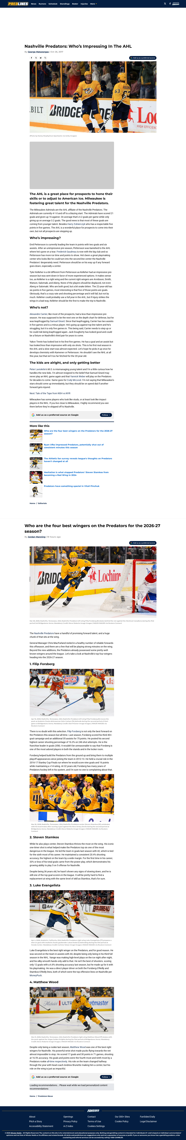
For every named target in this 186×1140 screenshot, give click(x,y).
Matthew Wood (78, 1047)
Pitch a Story (35, 1121)
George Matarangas (38, 52)
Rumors (42, 4)
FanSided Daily (147, 1116)
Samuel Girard (57, 321)
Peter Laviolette (38, 369)
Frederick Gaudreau (67, 251)
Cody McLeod (74, 380)
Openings (68, 1116)
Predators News (45, 1096)
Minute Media (16, 1133)
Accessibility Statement (41, 1126)
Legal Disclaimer (148, 1121)
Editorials (42, 503)
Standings (65, 4)
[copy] (45, 58)
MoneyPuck (36, 975)
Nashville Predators (44, 633)
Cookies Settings (96, 1126)
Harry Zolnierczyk (76, 224)
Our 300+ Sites (122, 1116)
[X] (165, 4)
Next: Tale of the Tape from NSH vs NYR (50, 393)
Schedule (53, 4)
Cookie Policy (121, 1121)
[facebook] (170, 4)
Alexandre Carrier (38, 314)
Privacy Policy (70, 1121)
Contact (92, 1116)
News (33, 4)
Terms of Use (94, 1121)
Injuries (84, 4)
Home (32, 503)
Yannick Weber (77, 376)
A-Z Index (68, 1126)
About (32, 1116)
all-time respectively (57, 1061)
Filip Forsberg (74, 731)
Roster (75, 4)
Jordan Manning (36, 537)
